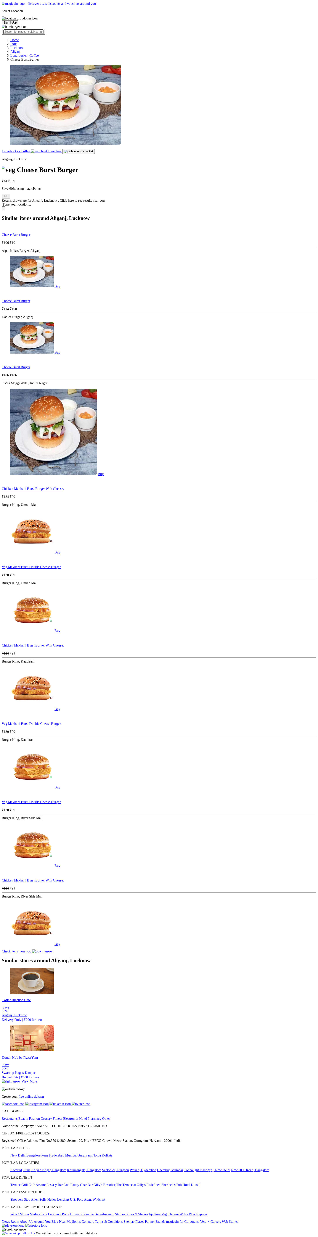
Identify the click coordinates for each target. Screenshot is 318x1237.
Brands (160, 1221)
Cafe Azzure (37, 1185)
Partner (150, 1221)
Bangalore (33, 1155)
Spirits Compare (83, 1221)
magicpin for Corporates (182, 1221)
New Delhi (18, 1155)
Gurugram (84, 1155)
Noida (96, 1155)
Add (5, 196)
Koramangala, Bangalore (84, 1170)
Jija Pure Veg (158, 1214)
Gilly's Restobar (104, 1185)
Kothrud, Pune (20, 1170)
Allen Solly (39, 1199)
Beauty (23, 1118)
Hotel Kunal (191, 1185)
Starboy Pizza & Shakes (131, 1214)
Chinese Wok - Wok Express (187, 1214)
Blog (54, 1221)
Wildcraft (99, 1199)
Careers (215, 1221)
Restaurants (10, 1118)
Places (139, 1221)
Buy (57, 286)
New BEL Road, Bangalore (250, 1170)
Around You (42, 1221)
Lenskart (63, 1199)
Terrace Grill (19, 1185)
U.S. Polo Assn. (81, 1199)
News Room (10, 1221)
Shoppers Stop (20, 1199)
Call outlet (86, 151)
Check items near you (17, 951)
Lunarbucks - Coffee (16, 151)
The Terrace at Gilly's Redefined (138, 1185)
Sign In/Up (10, 22)
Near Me (65, 1221)
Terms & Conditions (109, 1221)
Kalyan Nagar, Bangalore (48, 1170)
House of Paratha (82, 1214)
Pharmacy (94, 1118)
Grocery (46, 1118)
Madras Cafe (38, 1214)
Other (106, 1118)
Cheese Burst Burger (16, 234)
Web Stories (230, 1221)
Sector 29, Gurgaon (115, 1170)
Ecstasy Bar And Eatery (63, 1185)
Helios (51, 1199)
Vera (203, 1221)
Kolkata (107, 1155)
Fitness (57, 1118)
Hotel (83, 1118)
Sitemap (129, 1221)
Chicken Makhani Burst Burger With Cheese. (33, 489)
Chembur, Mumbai (170, 1170)
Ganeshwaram (104, 1214)
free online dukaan (31, 1096)
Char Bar (86, 1185)
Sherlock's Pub (171, 1185)
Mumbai (71, 1155)
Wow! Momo (19, 1214)
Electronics (70, 1118)
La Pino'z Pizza (58, 1214)
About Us (26, 1221)
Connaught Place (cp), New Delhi (207, 1170)
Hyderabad (56, 1155)
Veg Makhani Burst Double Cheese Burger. (31, 567)
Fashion (34, 1118)
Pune (44, 1155)
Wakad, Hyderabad (143, 1170)
